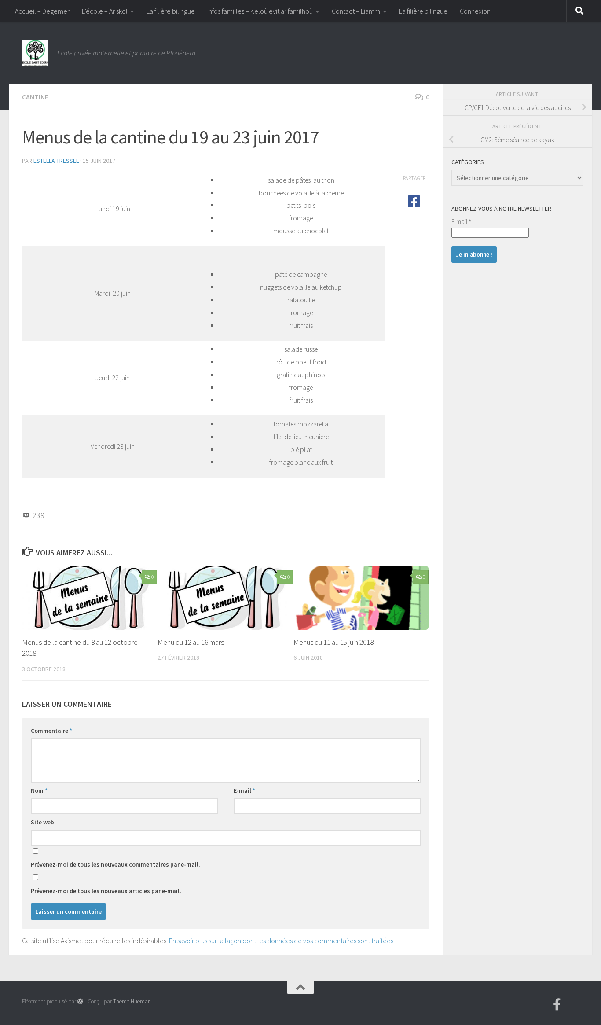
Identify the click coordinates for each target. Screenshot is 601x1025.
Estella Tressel (56, 161)
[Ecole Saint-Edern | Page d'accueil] (35, 53)
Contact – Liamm (356, 11)
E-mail (244, 790)
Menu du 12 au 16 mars (191, 642)
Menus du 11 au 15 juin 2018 (333, 642)
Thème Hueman (132, 1001)
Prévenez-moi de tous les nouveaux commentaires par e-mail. (115, 864)
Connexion (475, 11)
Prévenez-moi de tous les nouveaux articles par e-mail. (106, 891)
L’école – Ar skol (105, 11)
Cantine (35, 96)
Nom (39, 790)
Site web (42, 822)
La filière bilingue (171, 11)
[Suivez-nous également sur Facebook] (557, 1005)
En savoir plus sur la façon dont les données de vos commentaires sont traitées (281, 940)
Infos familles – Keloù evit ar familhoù (260, 11)
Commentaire (51, 731)
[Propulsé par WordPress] (80, 1001)
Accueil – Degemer (42, 11)
